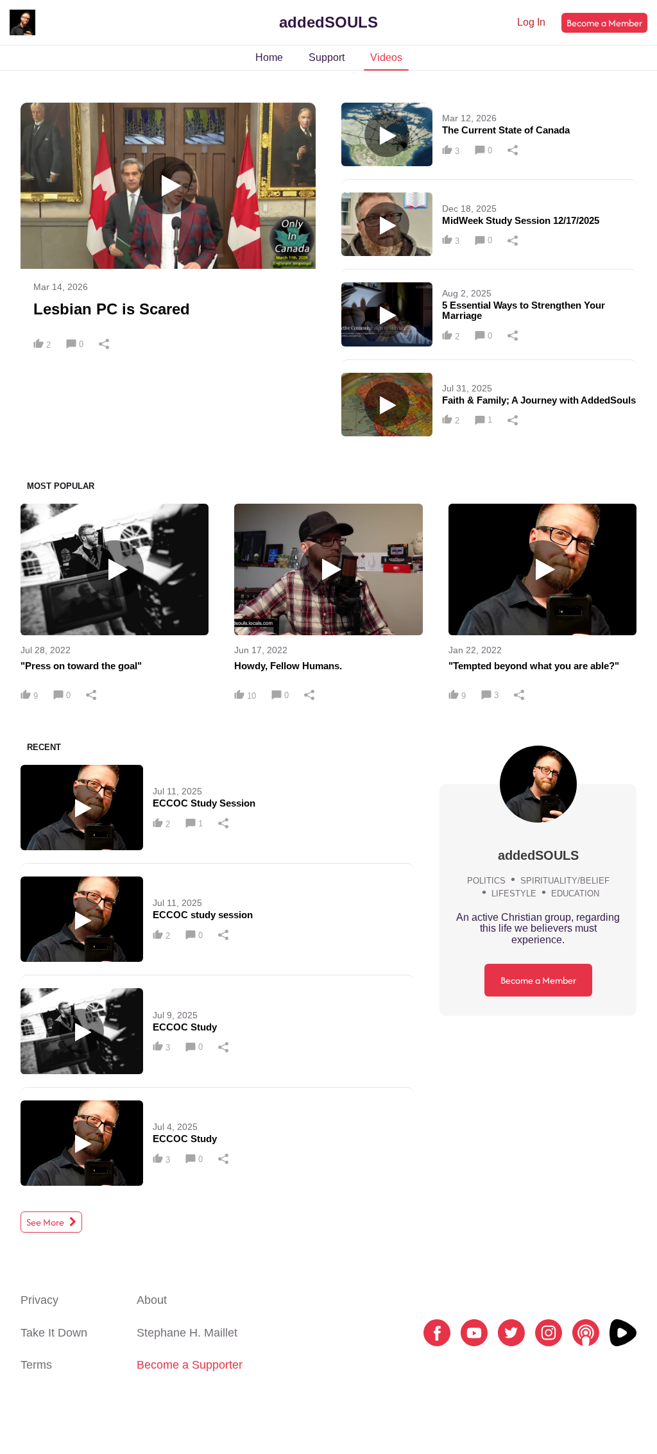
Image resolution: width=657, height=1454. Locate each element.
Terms (36, 1364)
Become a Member (604, 23)
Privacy (39, 1300)
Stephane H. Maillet (187, 1332)
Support (327, 57)
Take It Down (54, 1332)
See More (46, 1222)
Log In (531, 22)
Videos (386, 57)
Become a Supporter (190, 1364)
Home (269, 57)
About (152, 1300)
